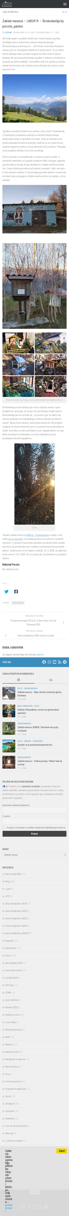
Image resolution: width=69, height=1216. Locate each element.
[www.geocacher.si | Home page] (10, 4)
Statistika (9, 1118)
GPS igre (9, 985)
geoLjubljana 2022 (13, 962)
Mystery (9, 1044)
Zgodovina (37, 741)
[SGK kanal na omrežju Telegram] (65, 662)
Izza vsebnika (11, 1000)
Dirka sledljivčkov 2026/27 (17, 933)
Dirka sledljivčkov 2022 (16, 918)
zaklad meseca (18, 603)
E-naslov (6, 816)
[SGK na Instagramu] (49, 662)
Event (7, 955)
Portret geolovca (13, 1081)
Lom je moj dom (15, 539)
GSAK (8, 992)
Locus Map (10, 1022)
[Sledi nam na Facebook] (44, 662)
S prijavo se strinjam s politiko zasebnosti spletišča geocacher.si (36, 827)
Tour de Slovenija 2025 (16, 1126)
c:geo (8, 888)
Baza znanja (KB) (25, 706)
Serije (8, 1096)
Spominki (9, 1111)
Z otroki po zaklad (13, 1140)
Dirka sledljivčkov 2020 (16, 911)
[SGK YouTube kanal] (54, 662)
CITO (7, 896)
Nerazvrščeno (12, 1066)
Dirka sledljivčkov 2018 (16, 903)
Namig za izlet (12, 1051)
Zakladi (27, 741)
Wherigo (9, 1133)
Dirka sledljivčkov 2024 (16, 925)
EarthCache (10, 948)
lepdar (8, 32)
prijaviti (40, 654)
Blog (19, 688)
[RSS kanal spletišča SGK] (59, 662)
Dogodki (9, 940)
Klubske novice (12, 1014)
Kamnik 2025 (11, 1007)
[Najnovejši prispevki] (18, 680)
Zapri (62, 1150)
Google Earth (11, 977)
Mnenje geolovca (13, 1029)
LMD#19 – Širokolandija (37, 535)
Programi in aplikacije (15, 1088)
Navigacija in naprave (15, 1059)
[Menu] (65, 4)
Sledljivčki (10, 1103)
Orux (7, 1074)
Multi (7, 1037)
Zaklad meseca (10, 12)
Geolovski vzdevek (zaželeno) (15, 805)
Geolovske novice (13, 970)
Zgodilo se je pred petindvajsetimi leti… (35, 744)
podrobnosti (8, 1208)
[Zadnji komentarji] (50, 680)
